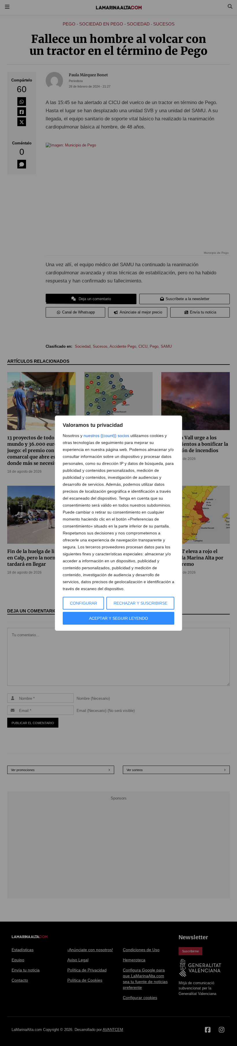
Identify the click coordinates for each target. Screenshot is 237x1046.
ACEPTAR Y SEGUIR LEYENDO (118, 618)
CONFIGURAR (83, 603)
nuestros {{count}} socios (106, 435)
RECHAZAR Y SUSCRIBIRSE (140, 603)
